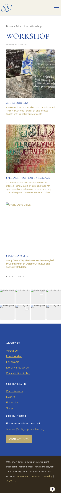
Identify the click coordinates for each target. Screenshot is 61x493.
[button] (7, 297)
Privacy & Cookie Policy (42, 476)
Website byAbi (23, 476)
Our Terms (11, 481)
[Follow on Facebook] (52, 489)
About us (12, 350)
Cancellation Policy (18, 373)
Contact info (19, 439)
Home (9, 26)
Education (22, 26)
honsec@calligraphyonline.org (25, 429)
